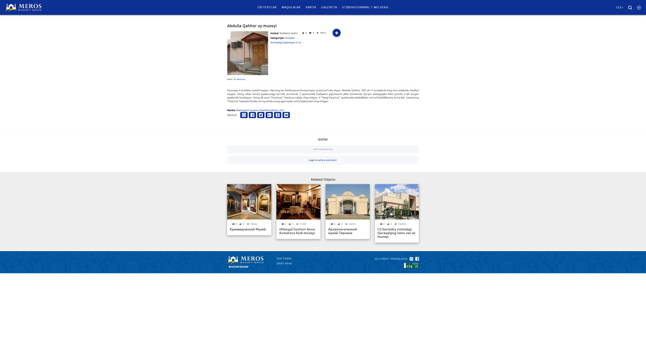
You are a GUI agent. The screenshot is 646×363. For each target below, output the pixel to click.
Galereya (329, 7)
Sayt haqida (283, 258)
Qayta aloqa (284, 263)
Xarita (311, 7)
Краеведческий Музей (248, 229)
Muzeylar (289, 37)
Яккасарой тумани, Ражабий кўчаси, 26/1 (260, 110)
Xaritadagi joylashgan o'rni (285, 42)
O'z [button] (618, 8)
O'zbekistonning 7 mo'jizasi (365, 7)
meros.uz (240, 79)
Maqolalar (291, 7)
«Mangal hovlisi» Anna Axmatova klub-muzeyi (297, 231)
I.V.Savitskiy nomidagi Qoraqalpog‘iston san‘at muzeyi (396, 233)
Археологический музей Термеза (342, 231)
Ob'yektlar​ (267, 7)
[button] (639, 7)
